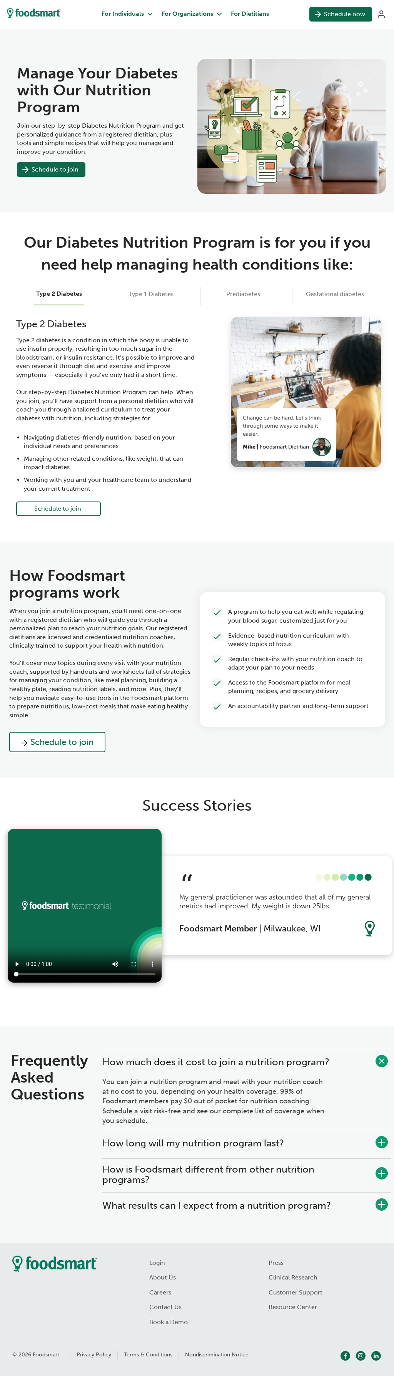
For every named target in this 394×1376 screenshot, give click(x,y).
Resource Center (293, 1307)
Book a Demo (168, 1322)
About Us (162, 1277)
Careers (160, 1292)
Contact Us (165, 1307)
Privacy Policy (94, 1354)
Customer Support (295, 1292)
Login (157, 1262)
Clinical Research (293, 1277)
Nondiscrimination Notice (217, 1354)
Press (276, 1262)
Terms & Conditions (148, 1354)
